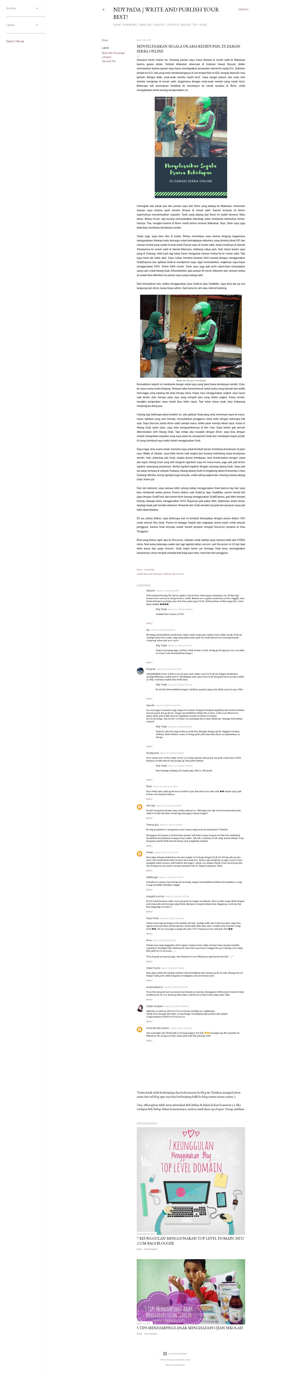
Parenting (130, 24)
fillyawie (150, 590)
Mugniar (151, 669)
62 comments (150, 1333)
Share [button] (105, 40)
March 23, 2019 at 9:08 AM (176, 1006)
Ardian (149, 852)
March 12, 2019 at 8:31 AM (164, 940)
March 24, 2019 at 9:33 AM (180, 685)
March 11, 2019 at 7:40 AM (166, 852)
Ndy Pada (161, 609)
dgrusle (150, 705)
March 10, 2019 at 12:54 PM (168, 705)
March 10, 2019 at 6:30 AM (163, 630)
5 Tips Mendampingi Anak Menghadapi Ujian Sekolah (190, 1327)
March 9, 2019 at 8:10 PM (167, 591)
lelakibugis (152, 877)
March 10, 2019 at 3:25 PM (172, 753)
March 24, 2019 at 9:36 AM (180, 766)
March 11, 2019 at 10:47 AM (171, 877)
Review (185, 24)
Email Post (149, 569)
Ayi (148, 629)
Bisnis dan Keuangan (113, 53)
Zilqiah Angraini (154, 1006)
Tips (194, 24)
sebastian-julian (183, 1359)
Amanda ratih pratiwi (157, 1028)
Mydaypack (152, 753)
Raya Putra (152, 918)
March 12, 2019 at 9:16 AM (172, 968)
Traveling (145, 24)
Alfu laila (150, 805)
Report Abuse (15, 41)
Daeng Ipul (152, 824)
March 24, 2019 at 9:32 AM (180, 645)
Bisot (149, 786)
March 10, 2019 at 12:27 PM (169, 669)
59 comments (150, 1249)
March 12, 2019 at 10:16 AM (176, 987)
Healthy (159, 24)
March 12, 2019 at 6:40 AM (172, 918)
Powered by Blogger (177, 1353)
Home (117, 24)
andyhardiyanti (154, 987)
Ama (149, 940)
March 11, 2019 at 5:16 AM (171, 825)
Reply (149, 623)
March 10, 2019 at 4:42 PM (165, 786)
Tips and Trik (108, 61)
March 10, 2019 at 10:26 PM (168, 806)
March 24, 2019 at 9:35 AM (180, 726)
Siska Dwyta (153, 968)
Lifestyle (172, 24)
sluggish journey (155, 896)
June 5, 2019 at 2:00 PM (181, 1028)
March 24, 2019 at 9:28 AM (180, 609)
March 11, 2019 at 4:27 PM (177, 896)
